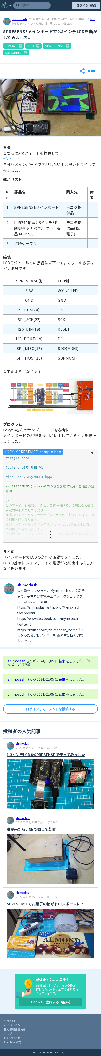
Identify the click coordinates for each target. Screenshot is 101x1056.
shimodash (19, 19)
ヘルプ (8, 1034)
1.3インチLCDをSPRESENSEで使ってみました (46, 754)
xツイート (11, 158)
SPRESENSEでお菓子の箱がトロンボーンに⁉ (45, 903)
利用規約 (9, 1021)
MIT (92, 19)
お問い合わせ (12, 1038)
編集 (62, 660)
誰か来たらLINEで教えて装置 (31, 829)
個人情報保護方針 (15, 1029)
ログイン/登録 (86, 5)
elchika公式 (13, 1042)
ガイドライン (12, 1025)
